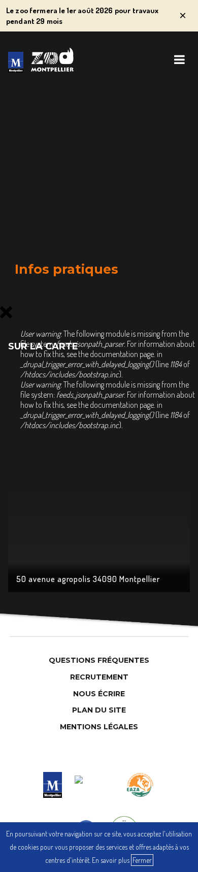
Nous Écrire (99, 693)
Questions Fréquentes (99, 660)
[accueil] (15, 62)
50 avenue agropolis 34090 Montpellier (88, 579)
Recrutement (99, 677)
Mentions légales (99, 726)
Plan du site (99, 710)
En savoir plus (110, 860)
